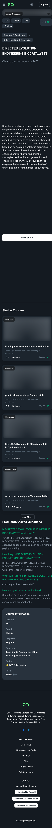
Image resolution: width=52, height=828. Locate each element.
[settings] (32, 5)
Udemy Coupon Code (26, 750)
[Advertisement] (26, 93)
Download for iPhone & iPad (26, 799)
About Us (26, 756)
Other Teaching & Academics (17, 40)
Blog (26, 761)
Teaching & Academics (14, 35)
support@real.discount (26, 786)
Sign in (44, 4)
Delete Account (26, 772)
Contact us (26, 745)
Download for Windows (26, 805)
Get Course (27, 237)
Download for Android (26, 792)
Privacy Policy (26, 767)
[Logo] (11, 5)
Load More (27, 517)
